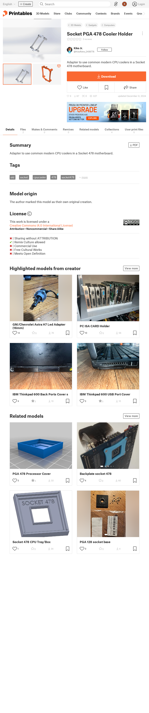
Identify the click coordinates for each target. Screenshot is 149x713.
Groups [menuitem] (141, 13)
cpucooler (40, 177)
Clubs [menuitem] (68, 13)
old (12, 177)
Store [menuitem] (57, 13)
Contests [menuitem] (101, 13)
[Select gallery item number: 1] (38, 318)
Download (108, 76)
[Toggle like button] (15, 333)
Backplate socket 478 (96, 473)
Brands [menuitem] (115, 13)
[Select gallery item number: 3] (108, 466)
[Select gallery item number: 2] (42, 318)
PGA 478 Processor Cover (32, 473)
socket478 (68, 177)
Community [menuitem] (83, 13)
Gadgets (92, 25)
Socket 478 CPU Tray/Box (32, 542)
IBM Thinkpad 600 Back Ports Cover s (40, 394)
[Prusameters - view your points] (124, 4)
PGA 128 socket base (95, 542)
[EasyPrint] (116, 4)
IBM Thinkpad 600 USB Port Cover (105, 394)
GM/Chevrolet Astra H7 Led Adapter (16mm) (39, 326)
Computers (109, 25)
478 (53, 177)
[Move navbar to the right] (144, 13)
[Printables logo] (17, 13)
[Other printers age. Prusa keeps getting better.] (106, 112)
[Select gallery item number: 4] (111, 466)
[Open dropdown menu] (142, 33)
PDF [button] (135, 145)
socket (24, 177)
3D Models (76, 25)
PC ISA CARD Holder (95, 326)
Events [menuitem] (128, 13)
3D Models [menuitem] (42, 13)
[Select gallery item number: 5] (113, 466)
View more (131, 268)
